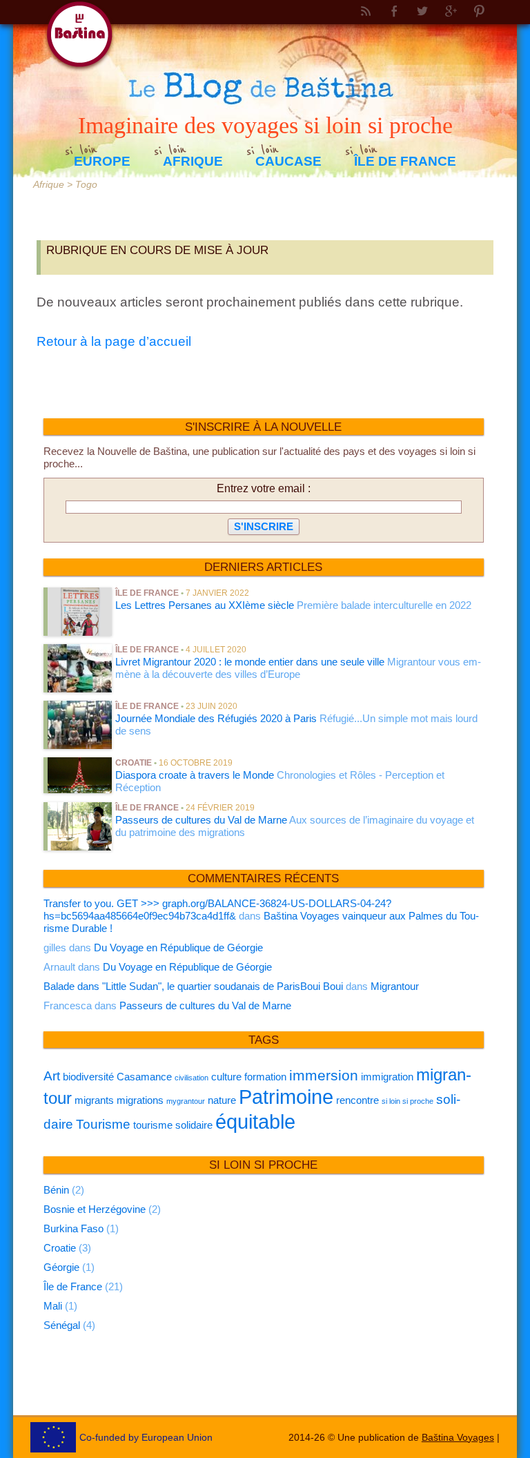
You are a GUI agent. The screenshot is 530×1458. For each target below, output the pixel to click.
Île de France (405, 161)
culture (226, 1076)
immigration (387, 1076)
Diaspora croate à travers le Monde (194, 775)
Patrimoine (286, 1096)
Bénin (56, 1190)
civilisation (191, 1077)
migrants (94, 1100)
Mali (52, 1306)
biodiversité (88, 1076)
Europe (102, 161)
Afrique (193, 161)
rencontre (357, 1100)
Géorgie (61, 1267)
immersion (323, 1075)
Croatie (133, 763)
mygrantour (185, 1101)
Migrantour (395, 986)
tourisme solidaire (173, 1125)
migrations (140, 1100)
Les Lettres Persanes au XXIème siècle (204, 605)
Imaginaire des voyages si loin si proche (265, 125)
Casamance (144, 1076)
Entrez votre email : (264, 488)
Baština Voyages (458, 1437)
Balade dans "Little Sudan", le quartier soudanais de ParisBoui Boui (193, 986)
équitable (255, 1121)
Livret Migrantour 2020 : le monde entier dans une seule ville (249, 662)
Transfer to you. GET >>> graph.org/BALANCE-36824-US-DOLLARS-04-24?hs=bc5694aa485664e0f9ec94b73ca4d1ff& (217, 909)
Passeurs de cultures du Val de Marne (201, 820)
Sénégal (61, 1325)
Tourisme (103, 1124)
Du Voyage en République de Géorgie (178, 947)
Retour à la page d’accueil (114, 341)
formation (265, 1076)
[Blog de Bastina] (265, 47)
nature (222, 1100)
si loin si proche (407, 1101)
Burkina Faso (73, 1228)
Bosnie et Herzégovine (94, 1209)
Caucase (288, 161)
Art (51, 1076)
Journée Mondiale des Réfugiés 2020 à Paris (216, 718)
